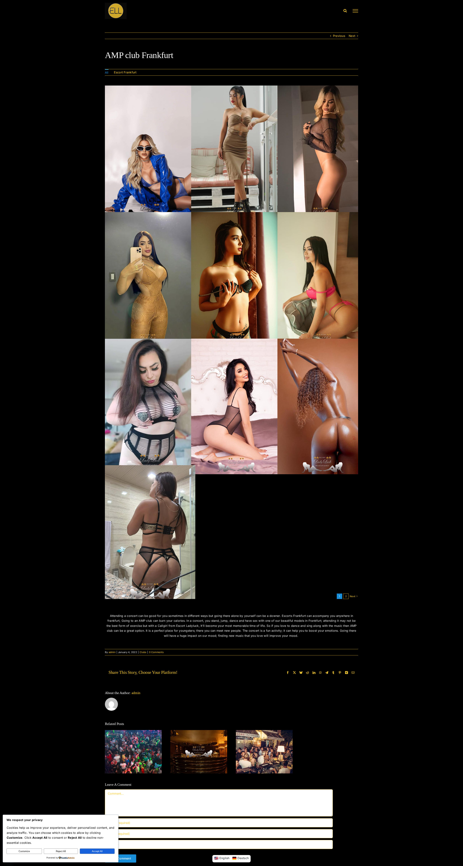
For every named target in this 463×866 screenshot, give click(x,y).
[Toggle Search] (345, 10)
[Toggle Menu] (355, 10)
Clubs (143, 652)
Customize (24, 851)
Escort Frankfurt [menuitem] (125, 72)
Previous (339, 36)
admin (112, 652)
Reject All (61, 851)
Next (352, 36)
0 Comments (156, 652)
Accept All (97, 851)
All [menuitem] (107, 72)
